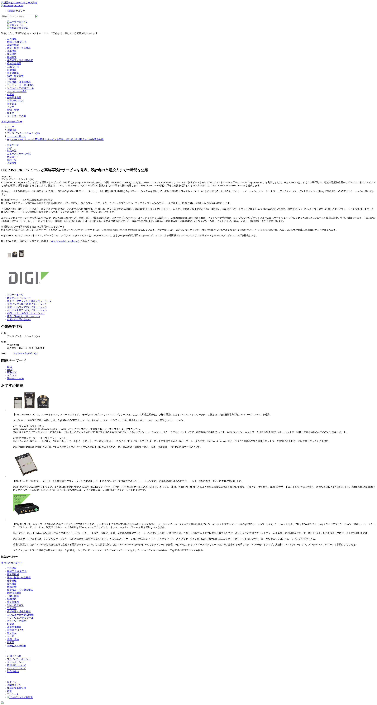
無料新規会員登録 (16, 688)
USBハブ (11, 372)
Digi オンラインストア (19, 298)
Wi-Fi (9, 369)
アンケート (13, 694)
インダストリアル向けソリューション (27, 310)
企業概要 (11, 163)
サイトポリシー (15, 662)
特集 (9, 691)
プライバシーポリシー (19, 659)
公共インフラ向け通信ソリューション (27, 304)
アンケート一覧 (15, 295)
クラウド (11, 375)
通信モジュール (15, 378)
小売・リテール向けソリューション (26, 313)
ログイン (11, 682)
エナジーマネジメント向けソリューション (29, 301)
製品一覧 (11, 150)
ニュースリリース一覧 (19, 153)
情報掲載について (16, 665)
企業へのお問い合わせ (19, 319)
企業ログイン (14, 685)
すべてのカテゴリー (11, 121)
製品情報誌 (13, 671)
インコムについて (16, 668)
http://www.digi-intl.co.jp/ (26, 353)
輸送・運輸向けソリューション (23, 316)
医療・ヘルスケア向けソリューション (27, 307)
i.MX (9, 367)
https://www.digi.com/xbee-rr (64, 241)
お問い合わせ (14, 656)
